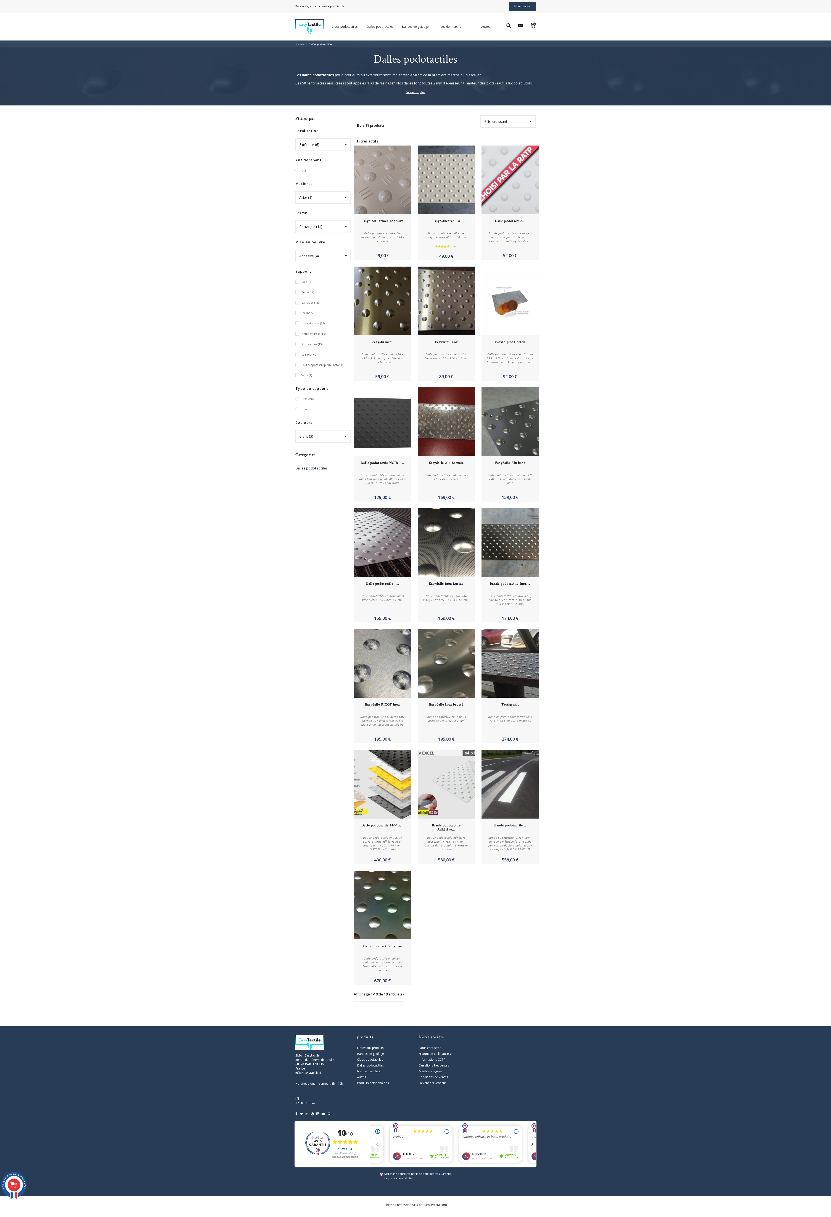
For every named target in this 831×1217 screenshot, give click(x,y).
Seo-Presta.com (435, 1205)
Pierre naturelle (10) (313, 334)
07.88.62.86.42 (305, 1103)
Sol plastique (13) (311, 344)
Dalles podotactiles (311, 468)
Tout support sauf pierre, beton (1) (322, 365)
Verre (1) (306, 375)
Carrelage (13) (310, 302)
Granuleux (307, 399)
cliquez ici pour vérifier (399, 1178)
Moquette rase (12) (313, 323)
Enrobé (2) (307, 313)
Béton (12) (307, 292)
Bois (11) (306, 282)
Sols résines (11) (311, 354)
